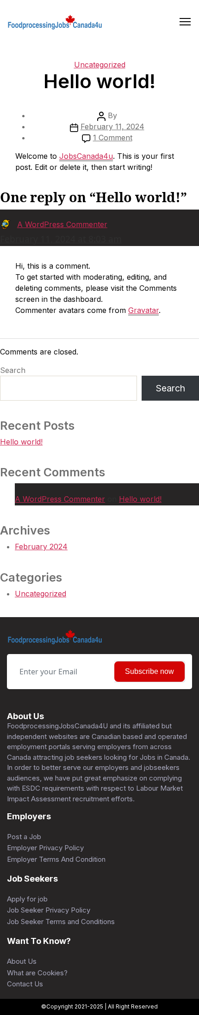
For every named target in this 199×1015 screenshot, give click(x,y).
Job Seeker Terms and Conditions (61, 921)
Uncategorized (99, 64)
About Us (22, 961)
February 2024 (41, 546)
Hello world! (21, 441)
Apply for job (27, 899)
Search (12, 370)
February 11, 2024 (112, 126)
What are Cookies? (37, 972)
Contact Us (25, 983)
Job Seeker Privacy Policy (48, 910)
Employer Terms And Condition (56, 859)
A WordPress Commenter (60, 499)
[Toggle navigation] (185, 22)
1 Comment (112, 137)
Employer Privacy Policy (45, 847)
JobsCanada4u (86, 156)
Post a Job (24, 836)
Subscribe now (149, 671)
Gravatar (143, 310)
